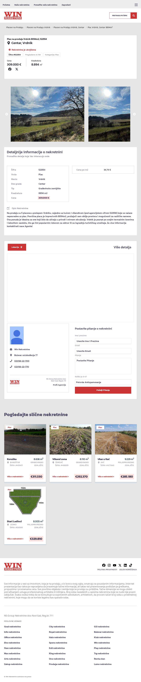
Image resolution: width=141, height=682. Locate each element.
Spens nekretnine (58, 642)
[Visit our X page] (120, 565)
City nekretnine (57, 626)
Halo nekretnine (57, 637)
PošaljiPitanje (103, 390)
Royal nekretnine (58, 632)
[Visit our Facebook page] (103, 565)
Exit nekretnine (57, 648)
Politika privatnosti (107, 569)
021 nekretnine (101, 626)
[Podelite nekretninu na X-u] (17, 69)
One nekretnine (57, 658)
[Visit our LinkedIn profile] (125, 565)
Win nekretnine (102, 642)
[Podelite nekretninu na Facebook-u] (10, 69)
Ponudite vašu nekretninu (45, 4)
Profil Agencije (59, 384)
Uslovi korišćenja (128, 569)
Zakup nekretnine (13, 664)
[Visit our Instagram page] (109, 565)
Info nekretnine (12, 632)
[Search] (134, 15)
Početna (6, 4)
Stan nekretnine (12, 648)
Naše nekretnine (21, 4)
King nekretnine (57, 653)
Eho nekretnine (12, 642)
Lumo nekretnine (103, 664)
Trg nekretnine (101, 653)
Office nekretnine (13, 637)
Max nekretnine (12, 653)
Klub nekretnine (102, 637)
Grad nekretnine (12, 626)
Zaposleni (66, 4)
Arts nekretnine (12, 658)
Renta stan (99, 658)
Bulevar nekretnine (104, 632)
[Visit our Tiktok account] (130, 565)
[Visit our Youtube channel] (114, 565)
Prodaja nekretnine (59, 664)
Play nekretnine (102, 648)
